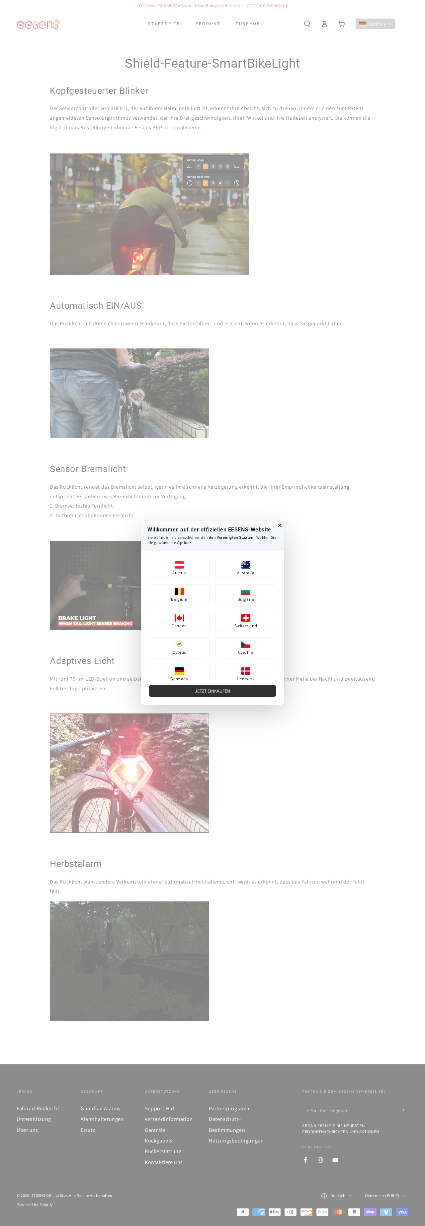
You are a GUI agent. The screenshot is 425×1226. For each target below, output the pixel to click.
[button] (179, 568)
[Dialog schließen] (280, 525)
